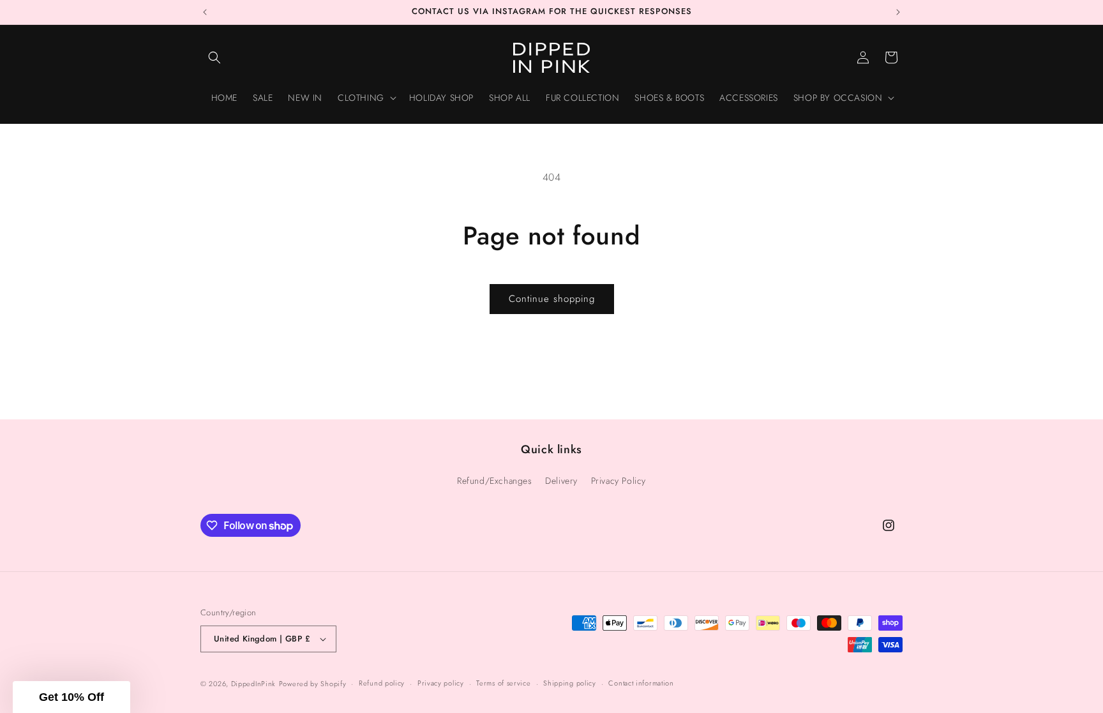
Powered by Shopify (313, 684)
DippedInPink (253, 684)
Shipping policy (569, 683)
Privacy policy (440, 683)
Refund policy (382, 683)
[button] (214, 57)
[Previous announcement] (205, 12)
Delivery (561, 480)
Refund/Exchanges (494, 480)
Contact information (640, 683)
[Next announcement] (898, 12)
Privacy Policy (618, 480)
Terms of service (503, 683)
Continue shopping (552, 299)
